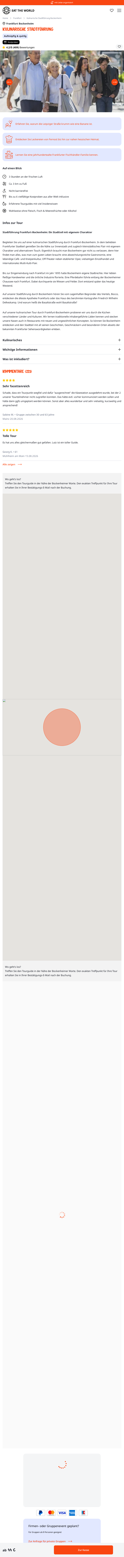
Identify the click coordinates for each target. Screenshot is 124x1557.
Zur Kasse (83, 1550)
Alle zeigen (9, 464)
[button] (119, 46)
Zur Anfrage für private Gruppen (47, 1541)
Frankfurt (17, 18)
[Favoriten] (112, 10)
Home (5, 18)
